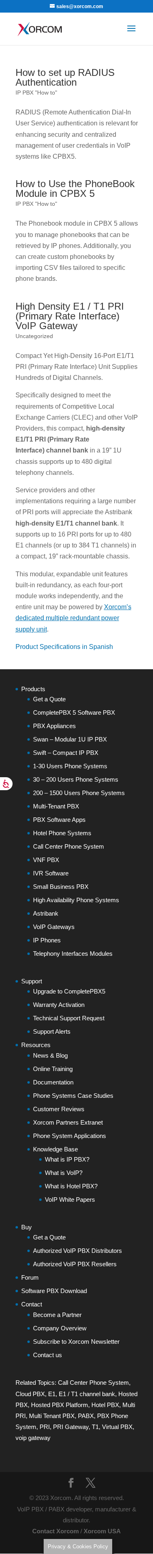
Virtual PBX (117, 1426)
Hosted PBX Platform (59, 1404)
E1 (51, 1393)
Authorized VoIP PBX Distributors (77, 1250)
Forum (30, 1277)
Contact (31, 1304)
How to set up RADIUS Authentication (65, 77)
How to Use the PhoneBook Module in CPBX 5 (75, 188)
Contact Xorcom (55, 1531)
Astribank (45, 913)
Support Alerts (52, 1031)
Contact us (47, 1354)
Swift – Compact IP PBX (65, 752)
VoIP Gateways (54, 926)
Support (31, 981)
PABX (86, 1415)
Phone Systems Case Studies (73, 1095)
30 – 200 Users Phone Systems (75, 779)
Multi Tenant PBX (52, 1415)
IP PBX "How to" (36, 92)
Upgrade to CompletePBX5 (69, 991)
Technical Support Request (68, 1018)
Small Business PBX (61, 886)
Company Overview (59, 1328)
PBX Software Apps (59, 819)
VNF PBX (46, 859)
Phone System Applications (69, 1135)
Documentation (53, 1082)
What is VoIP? (63, 1172)
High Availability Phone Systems (76, 900)
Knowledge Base (55, 1149)
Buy (26, 1227)
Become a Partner (57, 1314)
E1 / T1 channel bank (87, 1393)
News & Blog (50, 1055)
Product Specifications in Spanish (64, 646)
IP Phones (47, 940)
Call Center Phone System (68, 846)
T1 (95, 1426)
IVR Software (51, 873)
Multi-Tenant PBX (56, 806)
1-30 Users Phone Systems (70, 766)
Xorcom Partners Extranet (68, 1122)
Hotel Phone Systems (62, 833)
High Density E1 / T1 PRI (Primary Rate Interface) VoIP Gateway (70, 316)
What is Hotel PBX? (71, 1186)
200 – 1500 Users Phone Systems (79, 792)
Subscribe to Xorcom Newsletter (76, 1341)
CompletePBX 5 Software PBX (74, 712)
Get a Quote (49, 699)
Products (33, 688)
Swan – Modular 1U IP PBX (70, 739)
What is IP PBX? (67, 1159)
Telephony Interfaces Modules (73, 953)
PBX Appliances (54, 725)
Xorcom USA (102, 1531)
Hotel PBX (105, 1404)
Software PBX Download (54, 1290)
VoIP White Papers (70, 1199)
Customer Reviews (58, 1109)
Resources (36, 1044)
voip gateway (33, 1437)
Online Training (53, 1068)
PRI (45, 1426)
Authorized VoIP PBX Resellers (75, 1264)
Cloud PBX (30, 1393)
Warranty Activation (58, 1004)
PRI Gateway (71, 1426)
